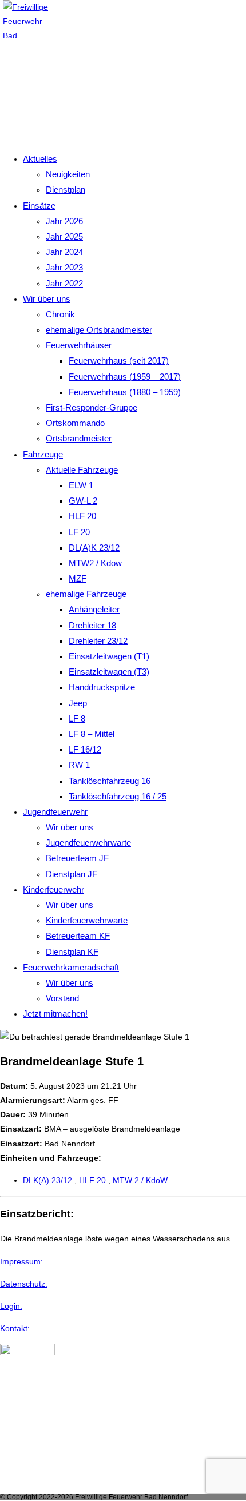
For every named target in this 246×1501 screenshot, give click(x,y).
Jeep (78, 703)
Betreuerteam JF (77, 858)
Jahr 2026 (64, 221)
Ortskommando (75, 423)
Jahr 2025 (64, 236)
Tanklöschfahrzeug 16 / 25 (117, 796)
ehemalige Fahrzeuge (86, 594)
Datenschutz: (23, 1283)
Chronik (60, 314)
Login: (11, 1306)
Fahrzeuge (43, 454)
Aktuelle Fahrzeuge (82, 470)
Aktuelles (40, 159)
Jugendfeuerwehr (55, 812)
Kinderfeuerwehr (53, 889)
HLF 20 (82, 516)
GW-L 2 (83, 500)
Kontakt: (15, 1328)
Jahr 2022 (64, 283)
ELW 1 (81, 485)
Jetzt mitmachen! (55, 1013)
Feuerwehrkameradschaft (71, 967)
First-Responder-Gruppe (91, 407)
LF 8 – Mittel (91, 734)
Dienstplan (65, 189)
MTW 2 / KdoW (140, 1180)
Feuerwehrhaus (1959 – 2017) (125, 376)
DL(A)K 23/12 (94, 547)
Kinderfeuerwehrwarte (87, 920)
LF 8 (77, 718)
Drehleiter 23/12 (98, 641)
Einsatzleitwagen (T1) (109, 656)
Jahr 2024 (64, 252)
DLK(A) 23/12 (47, 1180)
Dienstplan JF (71, 874)
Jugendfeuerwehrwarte (88, 842)
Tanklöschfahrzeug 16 (109, 781)
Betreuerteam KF (78, 936)
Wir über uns (46, 299)
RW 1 (79, 765)
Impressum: (21, 1261)
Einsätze (39, 205)
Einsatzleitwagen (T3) (109, 671)
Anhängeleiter (94, 609)
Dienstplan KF (72, 952)
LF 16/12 (85, 749)
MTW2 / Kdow (95, 563)
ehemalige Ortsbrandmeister (99, 330)
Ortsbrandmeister (79, 438)
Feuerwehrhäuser (79, 345)
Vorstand (62, 998)
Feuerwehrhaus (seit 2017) (119, 360)
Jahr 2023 (64, 267)
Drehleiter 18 (92, 625)
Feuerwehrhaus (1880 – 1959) (125, 392)
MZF (77, 578)
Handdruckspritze (102, 687)
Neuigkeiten (68, 174)
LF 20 (79, 532)
